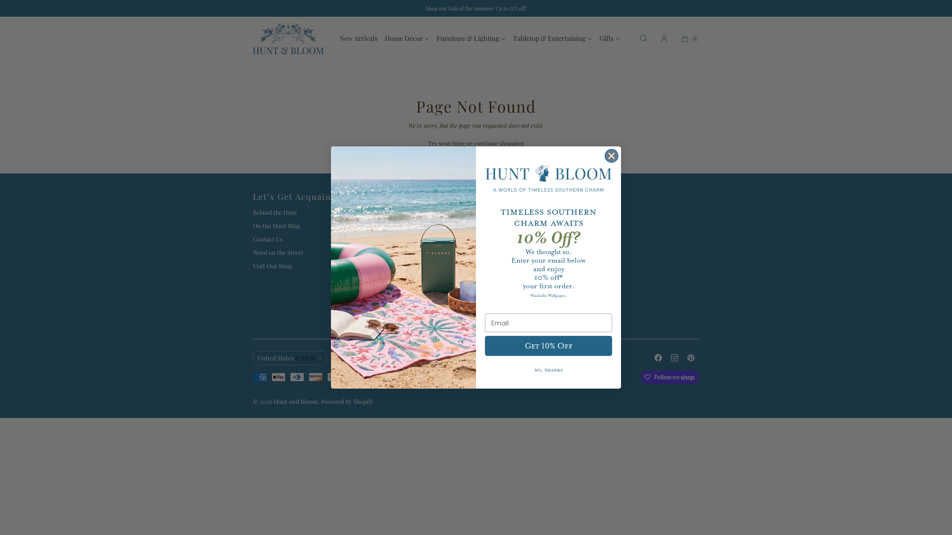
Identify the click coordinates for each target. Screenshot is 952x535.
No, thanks (548, 370)
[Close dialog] (611, 155)
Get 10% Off (549, 346)
